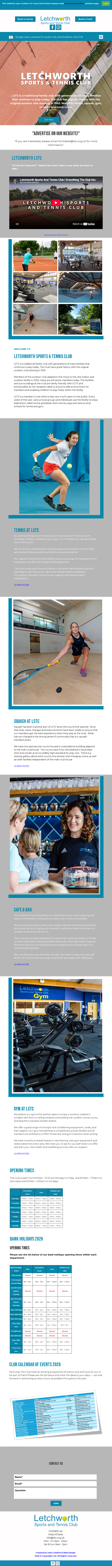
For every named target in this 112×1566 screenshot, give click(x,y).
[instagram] (58, 27)
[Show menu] (101, 37)
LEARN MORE (21, 585)
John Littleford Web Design (61, 1553)
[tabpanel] (53, 37)
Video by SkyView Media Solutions (56, 235)
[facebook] (52, 27)
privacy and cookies (74, 3)
